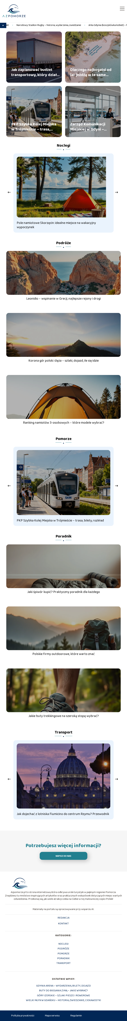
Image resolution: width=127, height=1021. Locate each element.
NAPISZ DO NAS (63, 856)
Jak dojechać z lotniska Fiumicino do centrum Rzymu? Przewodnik (63, 814)
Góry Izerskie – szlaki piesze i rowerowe (63, 995)
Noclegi (63, 145)
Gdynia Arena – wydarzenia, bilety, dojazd (63, 986)
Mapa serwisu (52, 1016)
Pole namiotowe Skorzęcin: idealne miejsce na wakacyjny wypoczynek (56, 225)
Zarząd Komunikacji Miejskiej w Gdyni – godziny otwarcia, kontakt (87, 127)
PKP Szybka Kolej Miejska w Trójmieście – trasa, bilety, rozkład (33, 127)
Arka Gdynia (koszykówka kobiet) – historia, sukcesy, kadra (75, 25)
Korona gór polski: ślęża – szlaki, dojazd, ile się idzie (63, 360)
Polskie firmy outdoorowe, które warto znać (63, 654)
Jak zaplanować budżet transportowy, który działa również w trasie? (35, 72)
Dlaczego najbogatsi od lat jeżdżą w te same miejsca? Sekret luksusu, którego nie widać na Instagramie (91, 72)
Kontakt (63, 924)
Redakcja (63, 918)
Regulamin (76, 1016)
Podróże (63, 243)
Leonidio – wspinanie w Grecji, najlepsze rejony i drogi (63, 298)
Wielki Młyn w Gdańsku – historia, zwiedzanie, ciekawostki (63, 1000)
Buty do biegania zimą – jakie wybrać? (63, 991)
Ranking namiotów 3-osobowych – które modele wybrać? (63, 423)
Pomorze (64, 439)
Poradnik (64, 536)
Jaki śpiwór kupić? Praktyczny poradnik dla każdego (63, 592)
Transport (63, 732)
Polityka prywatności (22, 1016)
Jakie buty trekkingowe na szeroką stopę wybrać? (63, 716)
